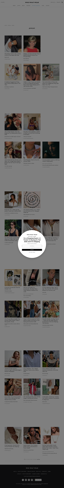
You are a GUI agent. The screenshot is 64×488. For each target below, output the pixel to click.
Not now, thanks (32, 252)
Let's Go (31, 249)
